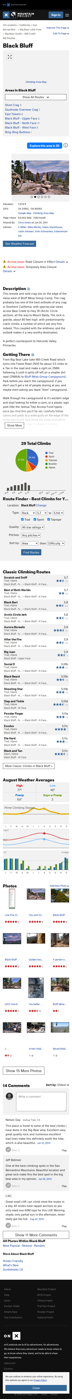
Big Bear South (13, 33)
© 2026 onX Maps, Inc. (26, 1394)
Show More (14, 425)
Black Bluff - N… (13, 584)
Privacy (54, 1394)
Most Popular (11, 1245)
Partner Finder (12, 1306)
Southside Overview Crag (21, 109)
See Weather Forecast (19, 243)
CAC (9, 1195)
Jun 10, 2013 (43, 1142)
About (7, 1289)
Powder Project (45, 1311)
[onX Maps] (12, 1338)
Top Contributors (13, 1317)
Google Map (24, 213)
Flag (64, 1150)
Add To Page (60, 33)
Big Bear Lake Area (30, 29)
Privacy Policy (40, 1380)
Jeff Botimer (13, 1160)
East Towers (13, 114)
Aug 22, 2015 (37, 1219)
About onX (10, 1363)
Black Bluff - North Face (20, 123)
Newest (27, 1245)
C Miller (22, 227)
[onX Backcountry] (14, 5)
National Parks (45, 1317)
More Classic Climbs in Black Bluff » (29, 766)
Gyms (7, 1300)
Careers (8, 1368)
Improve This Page (56, 27)
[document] (36, 1383)
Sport (40, 519)
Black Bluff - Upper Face (21, 118)
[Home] (20, 15)
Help (6, 1294)
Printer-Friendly (13, 1261)
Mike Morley (34, 227)
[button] (15, 178)
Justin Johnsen (26, 231)
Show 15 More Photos (23, 1070)
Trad (27, 519)
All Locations (10, 25)
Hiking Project (45, 1300)
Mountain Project (46, 1289)
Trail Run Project (46, 1306)
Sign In (55, 15)
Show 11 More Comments (36, 1235)
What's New (11, 1265)
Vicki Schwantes (44, 231)
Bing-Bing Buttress (17, 132)
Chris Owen (24, 222)
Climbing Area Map (36, 81)
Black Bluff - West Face (20, 127)
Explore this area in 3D (45, 145)
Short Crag (12, 105)
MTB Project (44, 1294)
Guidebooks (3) (13, 1269)
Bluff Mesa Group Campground (45, 376)
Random (39, 1245)
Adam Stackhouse (52, 227)
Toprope (55, 519)
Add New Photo (58, 885)
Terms (44, 1394)
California (24, 25)
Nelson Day (13, 1119)
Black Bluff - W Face (15, 707)
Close (36, 1388)
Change (41, 505)
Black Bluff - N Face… (36, 584)
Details (60, 261)
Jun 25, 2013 (45, 1178)
